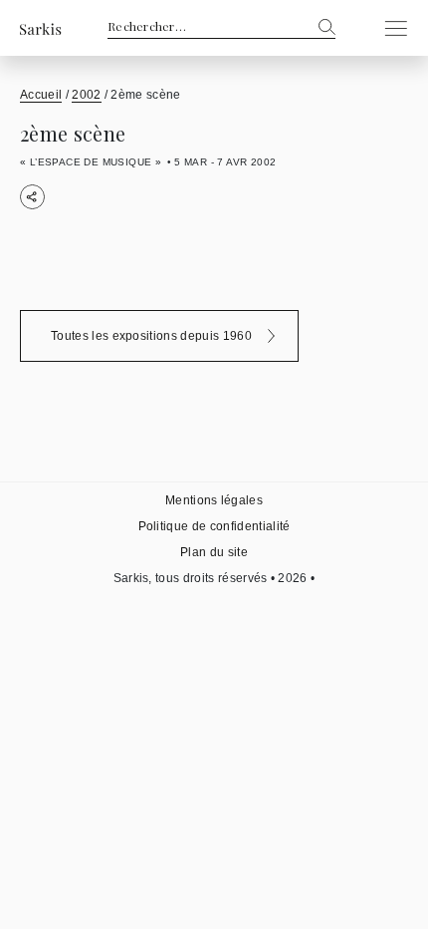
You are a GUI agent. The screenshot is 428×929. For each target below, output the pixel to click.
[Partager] (32, 196)
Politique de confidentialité (214, 526)
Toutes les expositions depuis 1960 (151, 336)
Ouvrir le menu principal (390, 28)
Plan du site (214, 552)
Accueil (41, 95)
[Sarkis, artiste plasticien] (41, 28)
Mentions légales (214, 500)
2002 (86, 95)
